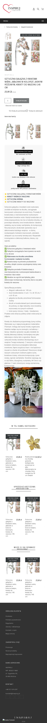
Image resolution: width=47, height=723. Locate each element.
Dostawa (9, 616)
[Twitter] (17, 697)
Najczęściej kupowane (14, 654)
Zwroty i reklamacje (13, 627)
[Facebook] (7, 697)
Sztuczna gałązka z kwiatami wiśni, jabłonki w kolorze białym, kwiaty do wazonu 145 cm (11, 464)
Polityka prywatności (13, 620)
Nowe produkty (11, 651)
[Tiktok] (22, 697)
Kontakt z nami (11, 630)
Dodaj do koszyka (21, 100)
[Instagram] (12, 697)
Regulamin (9, 623)
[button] (34, 111)
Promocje (9, 647)
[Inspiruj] (11, 9)
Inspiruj (9, 75)
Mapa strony (10, 633)
